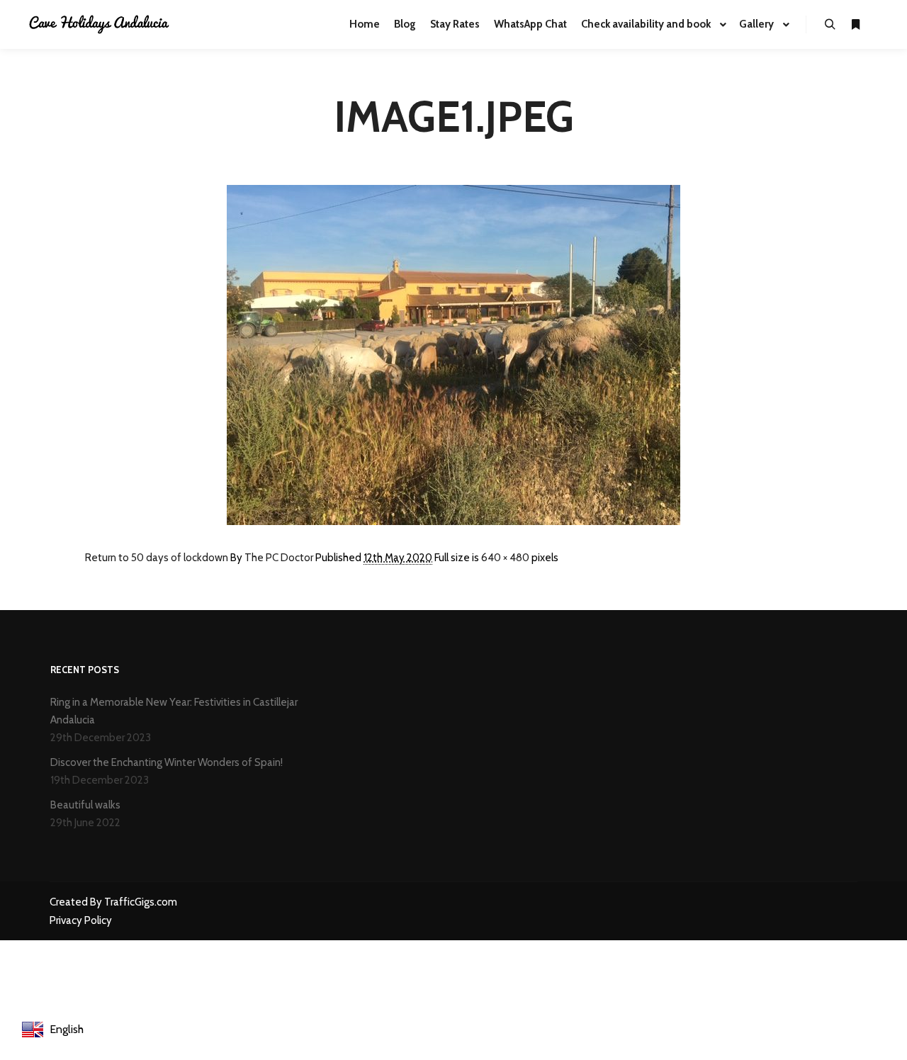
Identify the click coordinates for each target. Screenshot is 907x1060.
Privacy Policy (81, 920)
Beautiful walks (85, 805)
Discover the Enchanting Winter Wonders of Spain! (166, 762)
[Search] (830, 25)
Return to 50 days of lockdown (156, 557)
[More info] (855, 25)
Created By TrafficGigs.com (113, 902)
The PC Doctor (278, 557)
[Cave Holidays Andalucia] (99, 24)
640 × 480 (505, 557)
